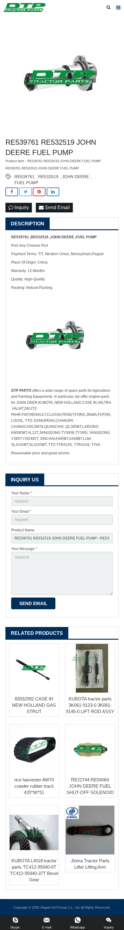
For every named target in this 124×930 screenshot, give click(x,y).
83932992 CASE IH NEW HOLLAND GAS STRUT (34, 705)
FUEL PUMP (26, 182)
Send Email (57, 207)
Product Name (23, 530)
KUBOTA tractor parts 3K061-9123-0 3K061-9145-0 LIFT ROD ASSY (90, 705)
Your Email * (21, 511)
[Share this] (11, 191)
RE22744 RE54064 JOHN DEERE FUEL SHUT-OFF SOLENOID (90, 786)
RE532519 (48, 176)
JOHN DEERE (75, 176)
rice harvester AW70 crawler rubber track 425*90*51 (34, 786)
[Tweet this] (25, 191)
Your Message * (24, 549)
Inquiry (21, 207)
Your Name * (21, 493)
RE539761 (24, 176)
